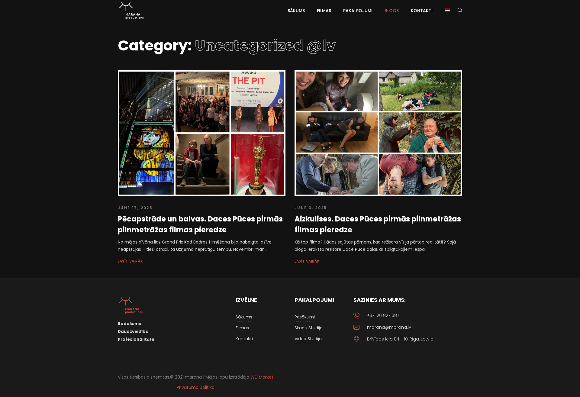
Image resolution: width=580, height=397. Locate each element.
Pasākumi (305, 317)
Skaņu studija (309, 328)
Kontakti (244, 339)
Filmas (242, 328)
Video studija (308, 339)
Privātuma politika (195, 387)
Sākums (244, 317)
